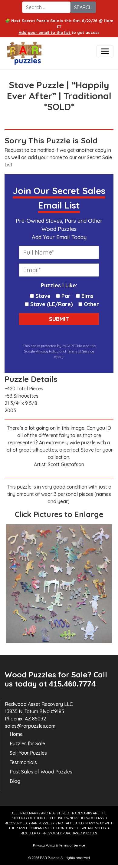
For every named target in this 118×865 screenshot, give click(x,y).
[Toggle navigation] (105, 51)
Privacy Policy (47, 351)
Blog (15, 781)
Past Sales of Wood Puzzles (41, 772)
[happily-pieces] (59, 583)
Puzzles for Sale (27, 743)
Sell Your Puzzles (28, 753)
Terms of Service (80, 351)
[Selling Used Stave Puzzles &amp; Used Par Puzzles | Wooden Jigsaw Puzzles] (34, 55)
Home (16, 734)
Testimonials (23, 762)
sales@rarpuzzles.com (30, 726)
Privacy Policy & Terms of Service (59, 845)
